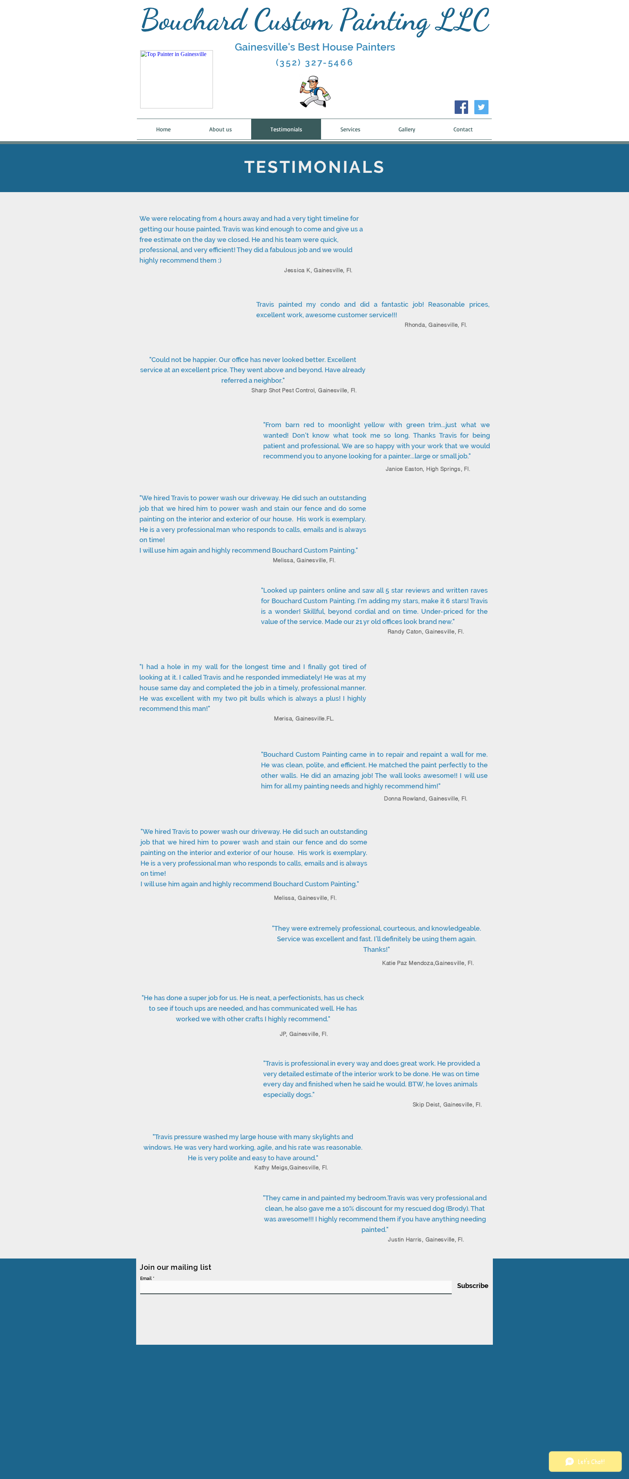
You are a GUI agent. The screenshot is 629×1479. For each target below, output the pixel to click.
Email (146, 1278)
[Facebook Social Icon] (461, 107)
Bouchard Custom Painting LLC (314, 19)
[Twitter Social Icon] (481, 107)
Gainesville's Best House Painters (315, 47)
